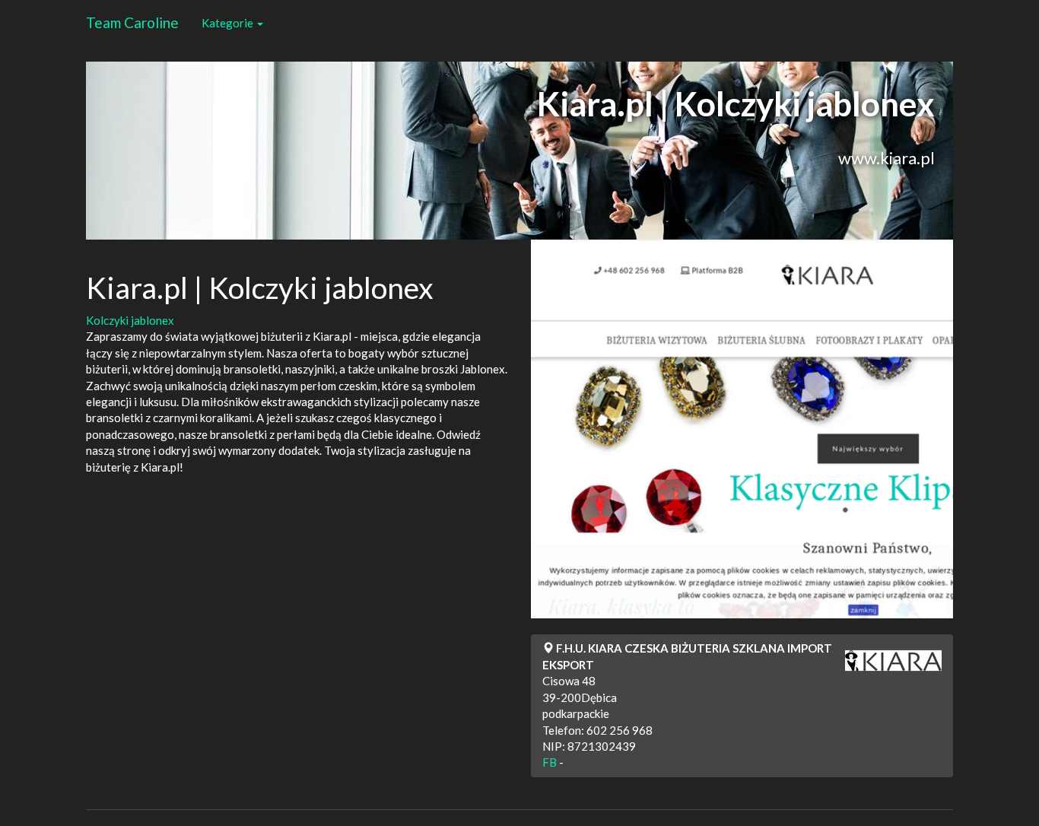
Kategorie (229, 23)
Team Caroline (132, 22)
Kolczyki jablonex (130, 320)
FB (549, 762)
